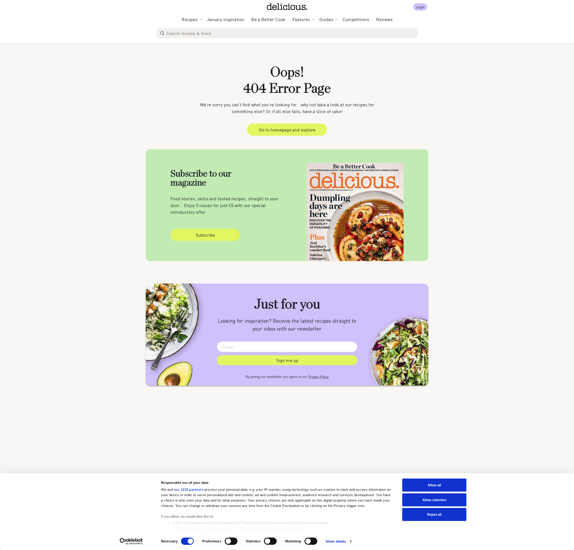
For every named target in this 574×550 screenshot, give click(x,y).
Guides (326, 19)
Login (420, 6)
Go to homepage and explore (287, 130)
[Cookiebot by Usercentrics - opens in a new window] (131, 541)
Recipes (189, 19)
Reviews (384, 19)
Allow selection (434, 500)
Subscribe (205, 235)
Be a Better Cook (268, 19)
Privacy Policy (318, 376)
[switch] (231, 541)
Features (301, 19)
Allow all (434, 485)
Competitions (356, 19)
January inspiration (225, 19)
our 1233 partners (189, 489)
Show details (336, 541)
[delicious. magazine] (287, 6)
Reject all (434, 514)
